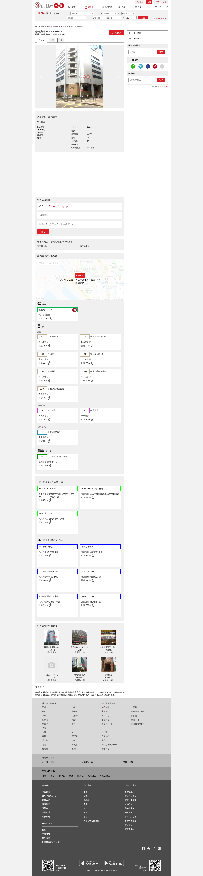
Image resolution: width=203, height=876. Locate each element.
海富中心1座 (107, 724)
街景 (60, 40)
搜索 (143, 18)
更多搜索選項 (159, 18)
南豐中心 (135, 719)
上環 (44, 715)
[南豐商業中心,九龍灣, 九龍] (80, 664)
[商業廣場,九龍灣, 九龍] (108, 664)
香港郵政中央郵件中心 (80, 647)
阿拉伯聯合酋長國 (91, 820)
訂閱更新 (116, 32)
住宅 (73, 7)
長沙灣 (75, 715)
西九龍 (75, 744)
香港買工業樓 (130, 820)
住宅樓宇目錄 (48, 762)
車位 (123, 7)
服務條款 (107, 871)
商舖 (139, 7)
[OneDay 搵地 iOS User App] (89, 863)
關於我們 (46, 791)
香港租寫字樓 (130, 796)
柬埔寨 (86, 800)
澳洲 (85, 808)
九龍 (104, 732)
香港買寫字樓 (130, 816)
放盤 (149, 2)
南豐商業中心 (79, 675)
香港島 (105, 707)
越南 (52, 775)
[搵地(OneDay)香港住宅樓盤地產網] (49, 5)
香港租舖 (129, 804)
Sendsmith (164, 86)
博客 (44, 830)
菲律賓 (62, 775)
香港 (44, 775)
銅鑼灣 (45, 724)
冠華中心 (105, 736)
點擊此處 (80, 275)
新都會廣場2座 (137, 711)
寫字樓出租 (84, 246)
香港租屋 (129, 791)
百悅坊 (134, 715)
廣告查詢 (46, 800)
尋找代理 (46, 812)
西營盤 (75, 736)
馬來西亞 (92, 775)
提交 (43, 231)
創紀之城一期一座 (109, 744)
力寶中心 (105, 715)
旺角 (74, 728)
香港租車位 (130, 808)
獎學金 (45, 808)
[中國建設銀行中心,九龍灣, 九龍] (51, 664)
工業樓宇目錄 (127, 762)
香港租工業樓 (130, 800)
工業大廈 (108, 7)
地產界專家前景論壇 (51, 842)
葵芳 (74, 724)
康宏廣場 (105, 749)
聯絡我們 (46, 804)
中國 (85, 791)
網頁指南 (46, 816)
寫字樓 (90, 7)
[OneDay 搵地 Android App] (113, 863)
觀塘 (44, 736)
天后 (74, 719)
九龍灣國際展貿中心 (108, 647)
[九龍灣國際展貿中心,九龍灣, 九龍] (108, 637)
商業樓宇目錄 (87, 762)
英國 (85, 812)
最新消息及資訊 (49, 796)
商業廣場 (108, 675)
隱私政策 (114, 871)
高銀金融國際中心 (51, 647)
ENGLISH (164, 7)
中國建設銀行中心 (51, 675)
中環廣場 (105, 719)
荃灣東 (75, 749)
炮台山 (75, 707)
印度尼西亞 (105, 775)
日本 (85, 796)
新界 (134, 707)
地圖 (52, 40)
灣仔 (44, 707)
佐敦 (74, 740)
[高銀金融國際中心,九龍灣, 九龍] (51, 637)
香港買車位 (130, 829)
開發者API (46, 834)
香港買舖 (129, 825)
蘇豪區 (75, 711)
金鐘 (44, 732)
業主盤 (56, 13)
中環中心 (105, 711)
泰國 (71, 775)
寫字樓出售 (42, 246)
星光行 (104, 740)
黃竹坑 (45, 740)
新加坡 (80, 775)
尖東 (44, 728)
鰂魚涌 (45, 749)
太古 (74, 732)
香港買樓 (129, 812)
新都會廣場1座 (137, 724)
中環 (44, 711)
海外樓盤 (140, 2)
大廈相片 (42, 40)
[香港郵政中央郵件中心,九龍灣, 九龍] (80, 637)
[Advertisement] (79, 174)
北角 (44, 744)
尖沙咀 (45, 719)
